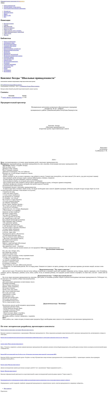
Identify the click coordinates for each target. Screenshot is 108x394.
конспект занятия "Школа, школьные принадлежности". (12, 343)
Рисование (7, 63)
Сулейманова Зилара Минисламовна (29, 86)
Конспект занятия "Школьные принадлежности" (10, 364)
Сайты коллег (7, 33)
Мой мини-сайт (8, 26)
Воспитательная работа (10, 44)
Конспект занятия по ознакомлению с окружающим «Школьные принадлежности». (17, 329)
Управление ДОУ (8, 65)
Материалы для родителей (11, 54)
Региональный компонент (11, 61)
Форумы (6, 35)
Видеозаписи (7, 71)
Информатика (7, 47)
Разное (5, 68)
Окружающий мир (9, 58)
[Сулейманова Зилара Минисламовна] (11, 84)
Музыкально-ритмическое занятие (13, 56)
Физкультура (7, 67)
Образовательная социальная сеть (12, 1)
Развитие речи (8, 60)
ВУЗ (5, 17)
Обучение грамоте (9, 57)
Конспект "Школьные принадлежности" (9, 371)
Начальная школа (8, 12)
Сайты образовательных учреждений (14, 32)
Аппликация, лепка (9, 43)
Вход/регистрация (9, 23)
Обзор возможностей (9, 5)
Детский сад (7, 11)
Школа (5, 14)
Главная (6, 25)
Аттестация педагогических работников (14, 8)
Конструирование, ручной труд (12, 48)
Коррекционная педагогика (11, 50)
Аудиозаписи (7, 70)
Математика (7, 53)
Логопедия (7, 51)
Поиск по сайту (8, 29)
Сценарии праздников (10, 64)
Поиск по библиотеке (9, 41)
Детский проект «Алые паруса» (12, 7)
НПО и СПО (7, 15)
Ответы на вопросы (9, 27)
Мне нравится (7, 388)
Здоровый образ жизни (10, 46)
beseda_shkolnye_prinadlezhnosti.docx (12, 97)
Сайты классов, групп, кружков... (13, 30)
